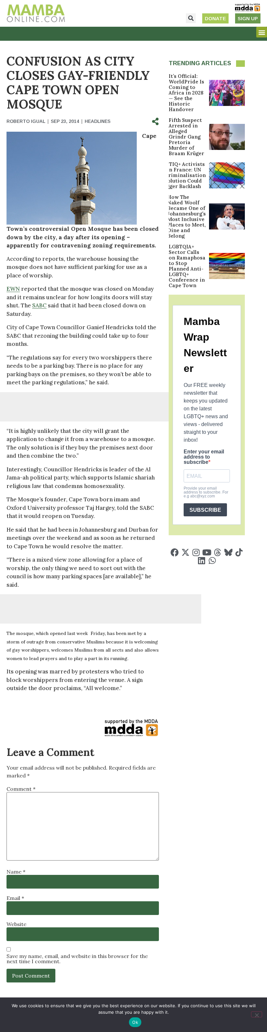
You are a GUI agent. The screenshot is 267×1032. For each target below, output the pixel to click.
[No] (256, 1014)
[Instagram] (196, 552)
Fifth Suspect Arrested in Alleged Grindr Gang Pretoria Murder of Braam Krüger (186, 136)
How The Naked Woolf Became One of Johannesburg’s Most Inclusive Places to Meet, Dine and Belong (186, 216)
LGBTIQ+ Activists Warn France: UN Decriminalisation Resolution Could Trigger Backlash (182, 175)
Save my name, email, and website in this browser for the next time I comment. (77, 958)
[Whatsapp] (212, 560)
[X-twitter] (185, 552)
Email (15, 898)
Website (16, 924)
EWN (13, 288)
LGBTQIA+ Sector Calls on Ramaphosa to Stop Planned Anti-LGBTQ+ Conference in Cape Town (187, 266)
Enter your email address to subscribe (204, 457)
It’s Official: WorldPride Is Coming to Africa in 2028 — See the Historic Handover (186, 92)
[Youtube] (207, 552)
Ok (135, 1022)
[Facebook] (175, 552)
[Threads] (218, 552)
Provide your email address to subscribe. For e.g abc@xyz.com (206, 492)
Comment (21, 788)
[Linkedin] (201, 560)
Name (16, 871)
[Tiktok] (239, 552)
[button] (191, 18)
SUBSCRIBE (205, 510)
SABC (39, 305)
